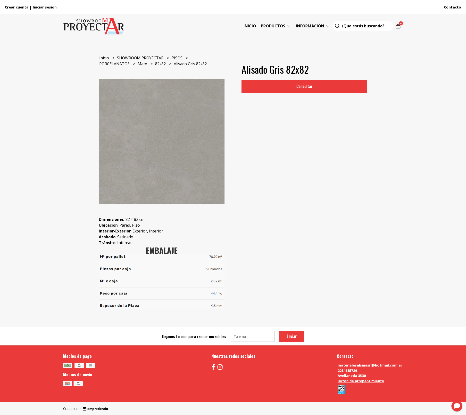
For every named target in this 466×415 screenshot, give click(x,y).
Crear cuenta (16, 7)
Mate (143, 63)
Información (310, 26)
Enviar (292, 336)
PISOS (177, 58)
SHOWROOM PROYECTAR (141, 58)
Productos (273, 26)
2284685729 (347, 370)
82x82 (161, 63)
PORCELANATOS (115, 63)
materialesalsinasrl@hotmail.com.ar (370, 365)
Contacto (452, 7)
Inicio (249, 26)
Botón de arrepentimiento (361, 381)
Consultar (304, 86)
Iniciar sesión (45, 7)
